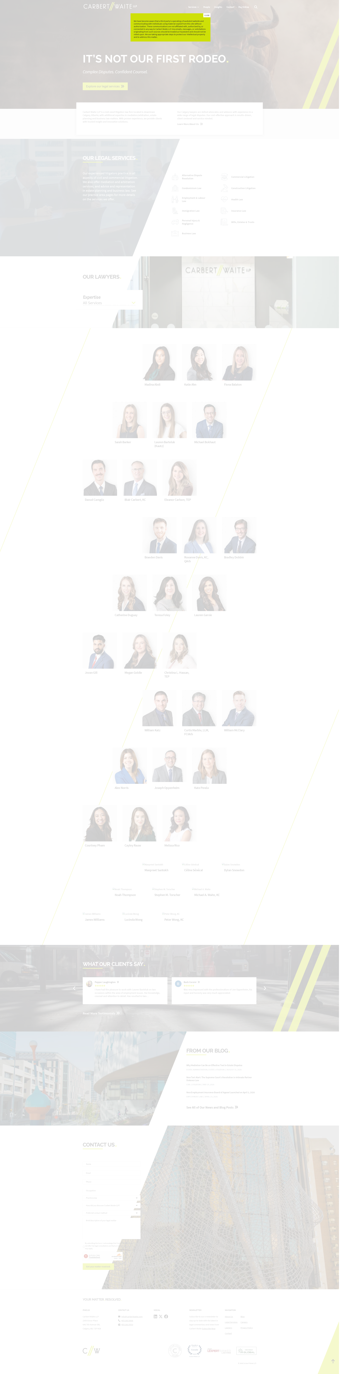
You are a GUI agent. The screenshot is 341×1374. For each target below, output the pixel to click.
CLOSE (206, 15)
